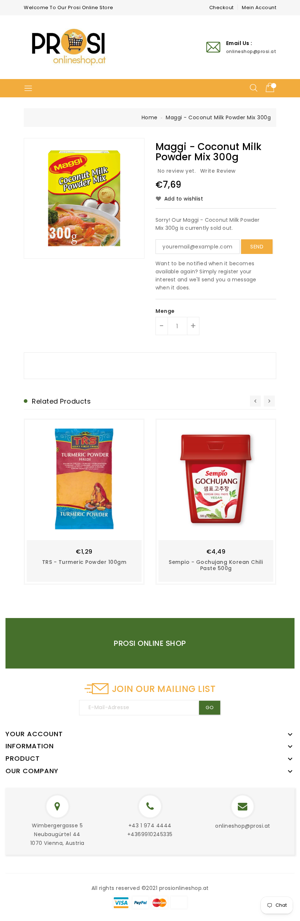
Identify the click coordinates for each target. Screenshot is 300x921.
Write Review (218, 171)
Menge (165, 311)
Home (150, 117)
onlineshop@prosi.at (242, 826)
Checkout (221, 7)
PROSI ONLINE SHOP (150, 643)
